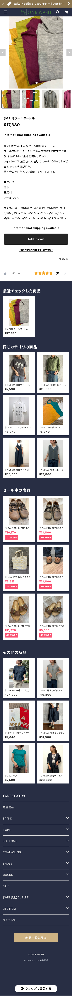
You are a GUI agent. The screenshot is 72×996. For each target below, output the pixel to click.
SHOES (7, 863)
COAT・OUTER (12, 852)
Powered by (32, 960)
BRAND (7, 818)
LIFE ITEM (9, 908)
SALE (6, 886)
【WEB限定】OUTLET (16, 897)
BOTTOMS (10, 841)
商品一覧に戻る (36, 938)
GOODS (8, 874)
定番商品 (8, 807)
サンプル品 (9, 920)
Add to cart (36, 239)
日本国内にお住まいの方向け (36, 250)
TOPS (7, 829)
